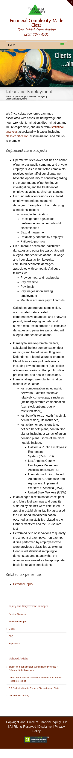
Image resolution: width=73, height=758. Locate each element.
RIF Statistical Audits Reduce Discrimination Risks (34, 688)
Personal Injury (23, 584)
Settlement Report (18, 621)
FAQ (11, 636)
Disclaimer (45, 726)
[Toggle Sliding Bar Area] (69, 3)
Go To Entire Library (19, 695)
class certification (17, 136)
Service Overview (18, 614)
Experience (14, 643)
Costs (12, 629)
